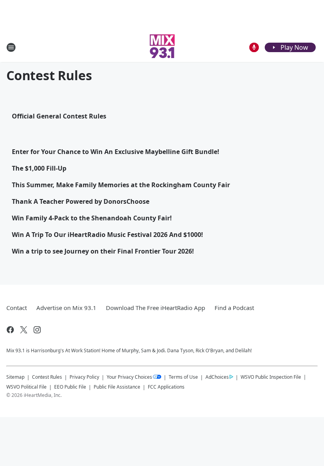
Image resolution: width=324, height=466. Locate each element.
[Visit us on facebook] (10, 329)
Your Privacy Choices (129, 377)
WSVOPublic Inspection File (271, 377)
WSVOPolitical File (26, 386)
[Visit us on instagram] (37, 329)
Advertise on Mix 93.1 (66, 308)
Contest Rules (47, 377)
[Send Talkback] (254, 47)
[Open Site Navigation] (11, 47)
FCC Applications (166, 386)
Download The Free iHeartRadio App (155, 308)
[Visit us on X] (23, 329)
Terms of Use (183, 377)
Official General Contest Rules (59, 116)
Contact (16, 308)
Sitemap (15, 377)
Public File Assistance (117, 386)
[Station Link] (162, 47)
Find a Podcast (234, 308)
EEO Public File (70, 386)
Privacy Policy (84, 377)
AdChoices (217, 377)
